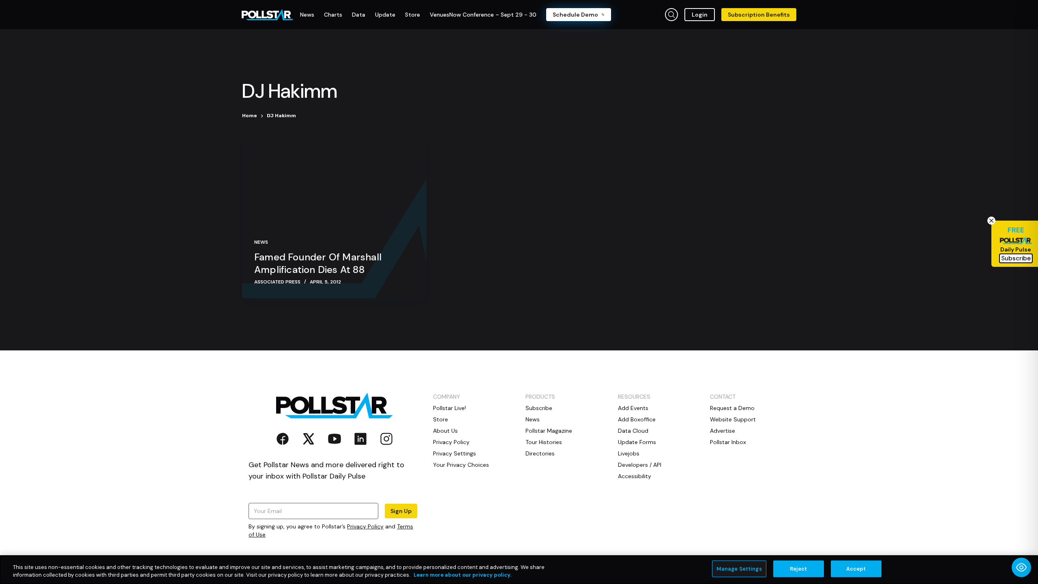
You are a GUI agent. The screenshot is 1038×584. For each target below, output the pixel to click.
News (261, 242)
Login (700, 14)
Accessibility (634, 476)
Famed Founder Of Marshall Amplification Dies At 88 (318, 263)
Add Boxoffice (637, 419)
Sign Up (401, 511)
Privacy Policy (365, 526)
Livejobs (628, 453)
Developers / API (639, 464)
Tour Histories (543, 442)
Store (440, 419)
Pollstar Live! (449, 408)
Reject (798, 568)
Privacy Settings (454, 453)
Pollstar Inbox (728, 442)
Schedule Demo (575, 14)
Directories (540, 453)
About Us (445, 430)
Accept (856, 568)
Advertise (722, 430)
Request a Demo (732, 408)
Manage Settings (739, 568)
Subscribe (538, 408)
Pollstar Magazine (548, 430)
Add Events (633, 408)
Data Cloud (633, 430)
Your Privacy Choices (461, 464)
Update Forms (637, 442)
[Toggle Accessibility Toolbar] (1021, 567)
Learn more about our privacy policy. (462, 575)
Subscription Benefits (759, 14)
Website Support (733, 419)
